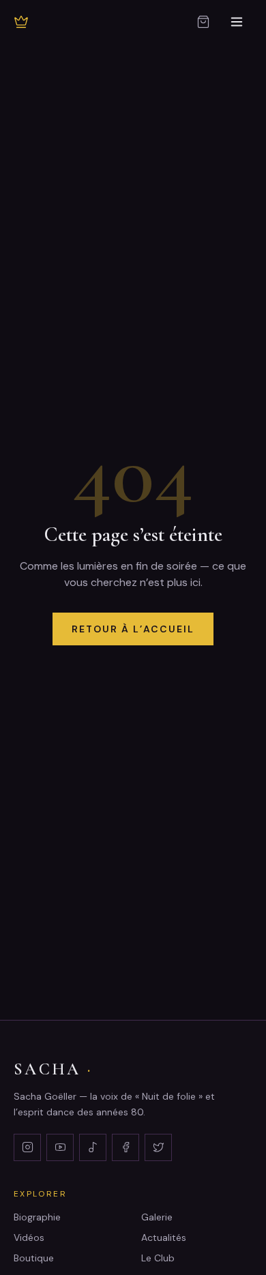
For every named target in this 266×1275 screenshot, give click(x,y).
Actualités (163, 1237)
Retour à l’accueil (133, 629)
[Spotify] (92, 1147)
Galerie (157, 1217)
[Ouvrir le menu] (236, 22)
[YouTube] (60, 1147)
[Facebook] (125, 1147)
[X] (158, 1147)
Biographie (37, 1217)
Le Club (158, 1258)
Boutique (34, 1258)
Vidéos (29, 1237)
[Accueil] (21, 21)
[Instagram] (27, 1147)
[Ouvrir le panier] (203, 22)
